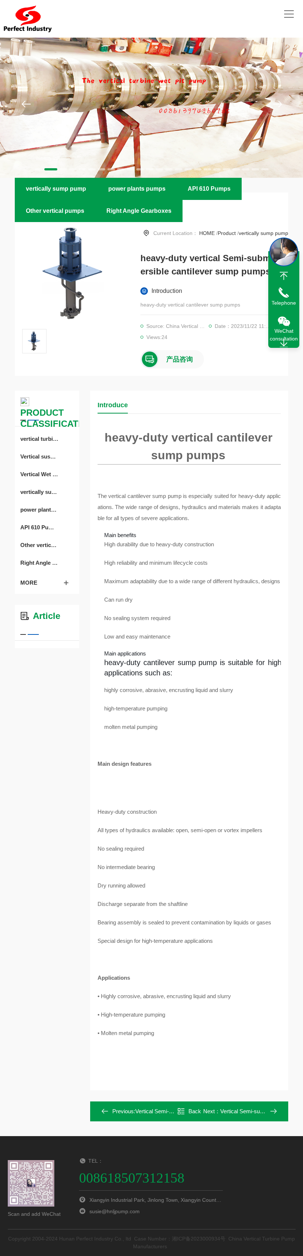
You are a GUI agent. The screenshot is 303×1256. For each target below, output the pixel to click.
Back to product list (189, 1113)
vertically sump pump (56, 189)
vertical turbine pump (39, 439)
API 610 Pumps (209, 189)
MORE (28, 582)
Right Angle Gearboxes (138, 211)
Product (227, 233)
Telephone (284, 303)
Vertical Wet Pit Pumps (39, 474)
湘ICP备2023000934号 (198, 1239)
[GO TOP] (284, 276)
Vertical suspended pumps (39, 456)
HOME (207, 233)
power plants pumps (137, 189)
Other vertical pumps (55, 211)
